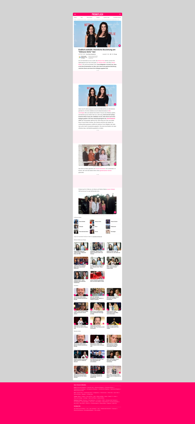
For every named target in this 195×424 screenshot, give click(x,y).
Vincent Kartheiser (100, 168)
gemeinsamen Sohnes (106, 170)
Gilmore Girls (101, 60)
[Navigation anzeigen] (75, 14)
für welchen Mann (101, 62)
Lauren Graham (111, 189)
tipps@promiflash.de (97, 236)
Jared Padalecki (110, 118)
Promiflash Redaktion (91, 54)
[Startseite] (97, 14)
